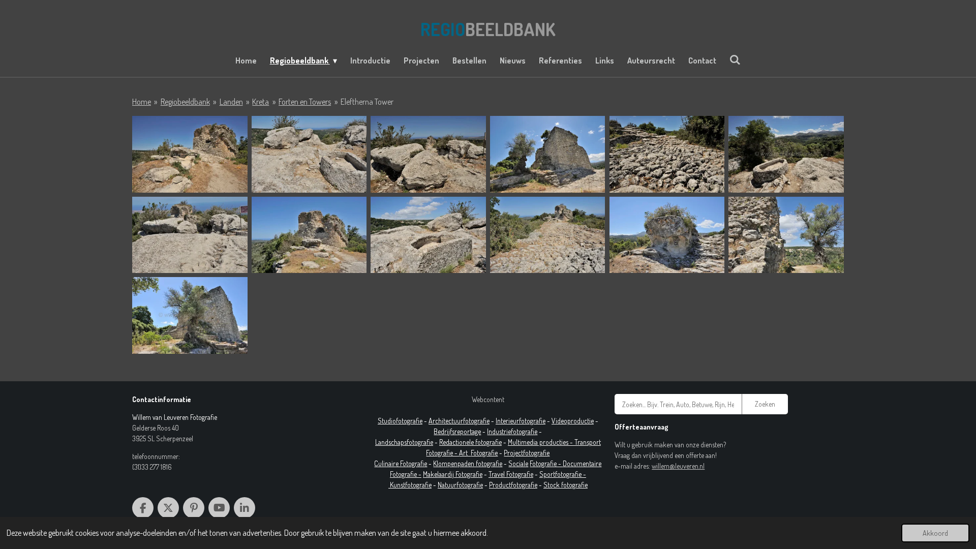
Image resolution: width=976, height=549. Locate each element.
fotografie (524, 431)
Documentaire (582, 463)
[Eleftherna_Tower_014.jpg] (786, 235)
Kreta (260, 102)
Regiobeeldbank (185, 102)
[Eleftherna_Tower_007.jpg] (190, 235)
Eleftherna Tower (367, 102)
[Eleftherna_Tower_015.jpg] (190, 315)
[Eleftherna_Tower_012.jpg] (547, 235)
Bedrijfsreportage (457, 431)
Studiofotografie (400, 420)
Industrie (499, 431)
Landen (231, 102)
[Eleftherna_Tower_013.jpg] (667, 235)
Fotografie (484, 452)
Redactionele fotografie (470, 442)
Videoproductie (573, 420)
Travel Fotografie (511, 474)
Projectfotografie (527, 452)
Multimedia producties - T (542, 442)
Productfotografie (513, 484)
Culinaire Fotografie (400, 463)
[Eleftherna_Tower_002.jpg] (309, 154)
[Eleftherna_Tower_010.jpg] (428, 235)
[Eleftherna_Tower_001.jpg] (190, 154)
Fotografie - (546, 463)
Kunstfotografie (411, 484)
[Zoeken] (735, 59)
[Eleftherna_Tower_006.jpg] (786, 154)
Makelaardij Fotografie (452, 474)
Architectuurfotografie (459, 420)
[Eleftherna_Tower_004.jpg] (547, 154)
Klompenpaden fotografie (467, 463)
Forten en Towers (305, 102)
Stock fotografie (565, 484)
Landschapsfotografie (404, 442)
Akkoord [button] (935, 532)
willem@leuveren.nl (678, 466)
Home (141, 102)
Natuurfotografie (460, 484)
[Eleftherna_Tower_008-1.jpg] (309, 235)
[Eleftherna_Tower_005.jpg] (667, 154)
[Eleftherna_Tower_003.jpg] (428, 154)
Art (465, 452)
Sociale (518, 463)
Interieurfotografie (520, 420)
